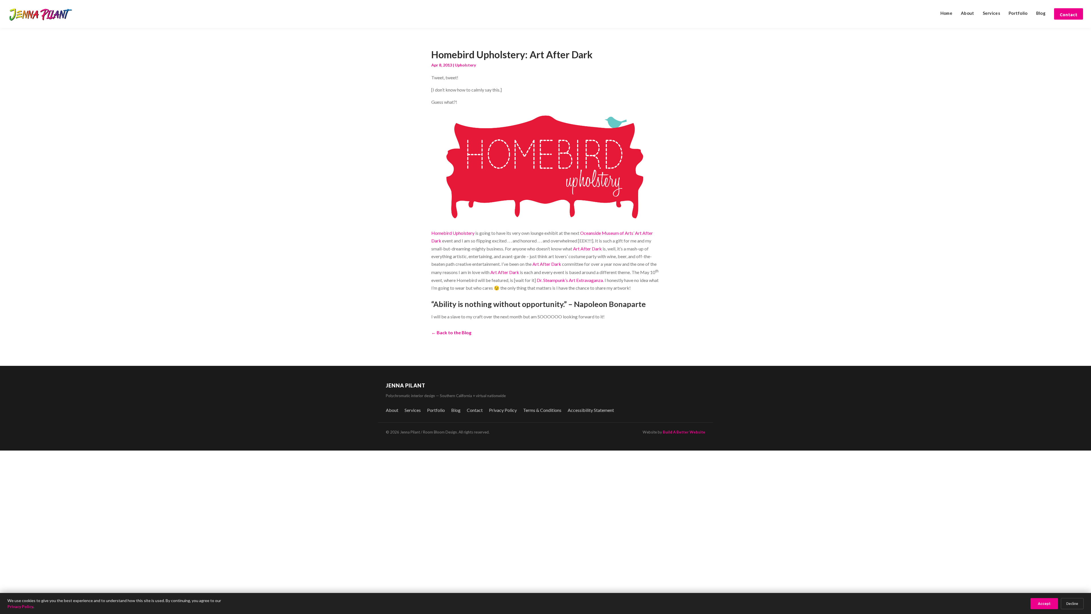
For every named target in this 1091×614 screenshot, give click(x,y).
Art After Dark (587, 248)
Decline (1072, 603)
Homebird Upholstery (452, 233)
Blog (1041, 13)
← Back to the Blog (451, 332)
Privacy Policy (503, 410)
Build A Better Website (684, 432)
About (967, 13)
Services (991, 13)
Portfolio (1018, 13)
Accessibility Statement (591, 410)
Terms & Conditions (542, 410)
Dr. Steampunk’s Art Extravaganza (570, 280)
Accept (1044, 603)
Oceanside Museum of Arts (606, 233)
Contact (1068, 14)
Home (946, 13)
